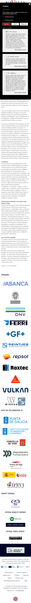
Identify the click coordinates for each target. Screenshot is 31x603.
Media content (14, 56)
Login (25, 581)
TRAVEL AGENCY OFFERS (15, 525)
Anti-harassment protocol (12, 581)
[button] (15, 599)
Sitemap (25, 575)
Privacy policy (9, 572)
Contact (16, 575)
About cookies (21, 572)
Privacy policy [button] (9, 20)
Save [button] (15, 24)
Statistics (13, 73)
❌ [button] (29, 4)
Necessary (13, 31)
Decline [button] (6, 24)
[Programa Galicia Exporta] (15, 567)
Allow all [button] (23, 24)
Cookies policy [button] (9, 17)
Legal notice (6, 575)
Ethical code (19, 578)
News (10, 578)
